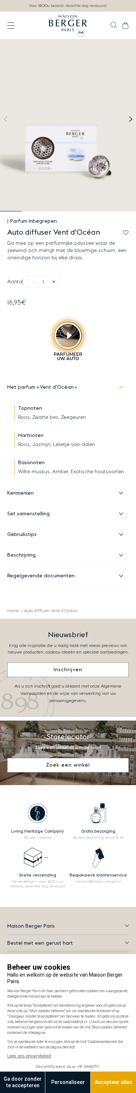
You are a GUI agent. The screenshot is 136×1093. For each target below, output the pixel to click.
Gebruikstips (22, 534)
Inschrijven (68, 669)
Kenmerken (20, 493)
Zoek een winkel (68, 765)
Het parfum (40, 387)
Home (13, 611)
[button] (114, 26)
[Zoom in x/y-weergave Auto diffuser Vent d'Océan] (68, 125)
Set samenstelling (28, 513)
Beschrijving (21, 555)
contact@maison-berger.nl (98, 881)
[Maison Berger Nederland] (68, 25)
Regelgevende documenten (41, 575)
